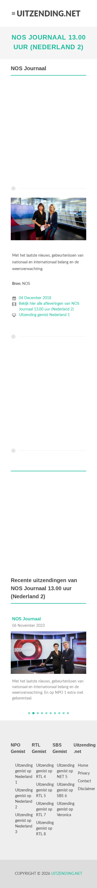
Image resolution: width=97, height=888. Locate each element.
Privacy (84, 773)
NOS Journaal (46, 619)
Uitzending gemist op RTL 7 (45, 809)
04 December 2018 (35, 298)
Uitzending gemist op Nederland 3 (24, 823)
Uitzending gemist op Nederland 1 (24, 774)
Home (83, 765)
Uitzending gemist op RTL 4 (45, 771)
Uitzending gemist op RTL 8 (45, 828)
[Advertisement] (48, 132)
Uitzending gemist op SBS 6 (65, 790)
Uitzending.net (66, 874)
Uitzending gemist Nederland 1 (44, 315)
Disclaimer (86, 789)
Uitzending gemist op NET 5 (65, 771)
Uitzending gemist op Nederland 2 (24, 798)
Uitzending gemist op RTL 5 (45, 790)
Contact (84, 781)
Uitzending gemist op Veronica (65, 809)
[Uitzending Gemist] (48, 13)
